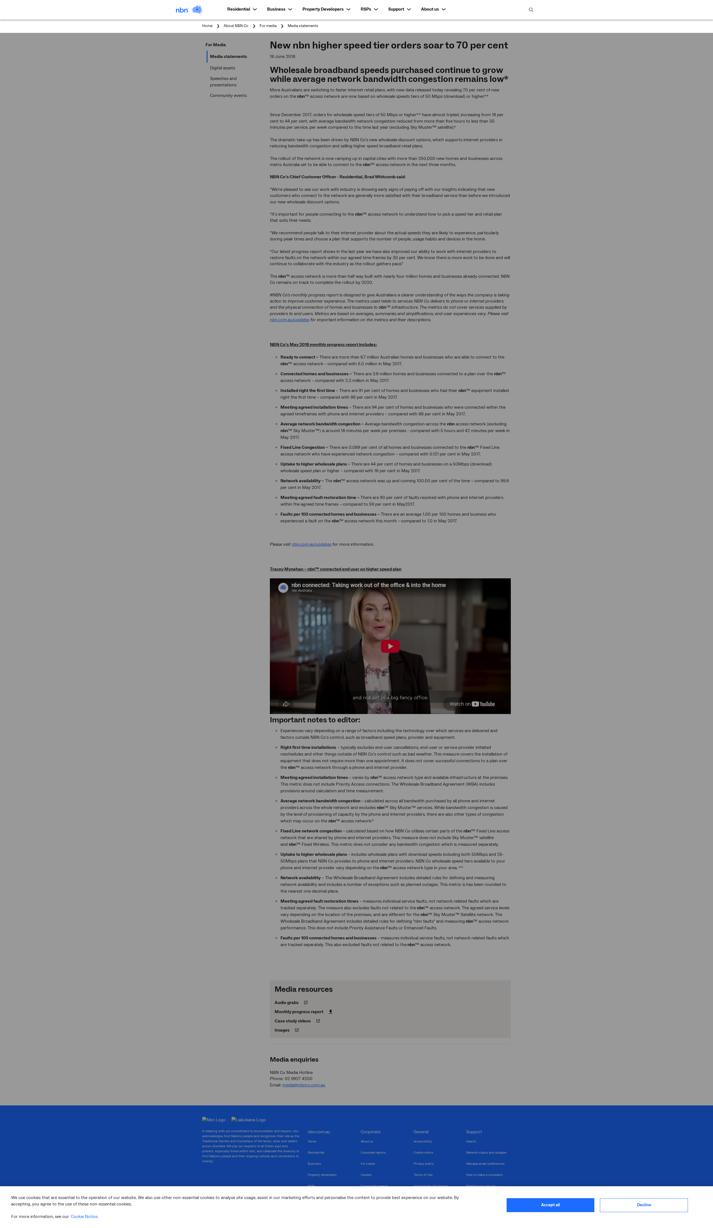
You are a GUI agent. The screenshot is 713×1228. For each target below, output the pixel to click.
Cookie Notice (84, 1216)
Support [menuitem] (396, 9)
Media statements (303, 25)
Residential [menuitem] (238, 9)
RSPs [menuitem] (366, 9)
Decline (644, 1205)
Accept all (550, 1205)
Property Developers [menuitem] (323, 9)
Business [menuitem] (276, 9)
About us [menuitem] (430, 9)
